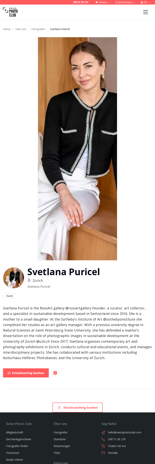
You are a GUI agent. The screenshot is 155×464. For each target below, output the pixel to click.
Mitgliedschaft (14, 432)
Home (7, 29)
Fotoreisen (12, 453)
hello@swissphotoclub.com (124, 432)
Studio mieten (14, 459)
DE (145, 2)
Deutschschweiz (123, 2)
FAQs (57, 453)
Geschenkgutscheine (18, 439)
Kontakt (113, 453)
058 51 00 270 (80, 2)
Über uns (21, 29)
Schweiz (103, 2)
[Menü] (145, 12)
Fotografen (38, 29)
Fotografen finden (17, 446)
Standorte (60, 439)
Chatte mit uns (117, 446)
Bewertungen (62, 446)
